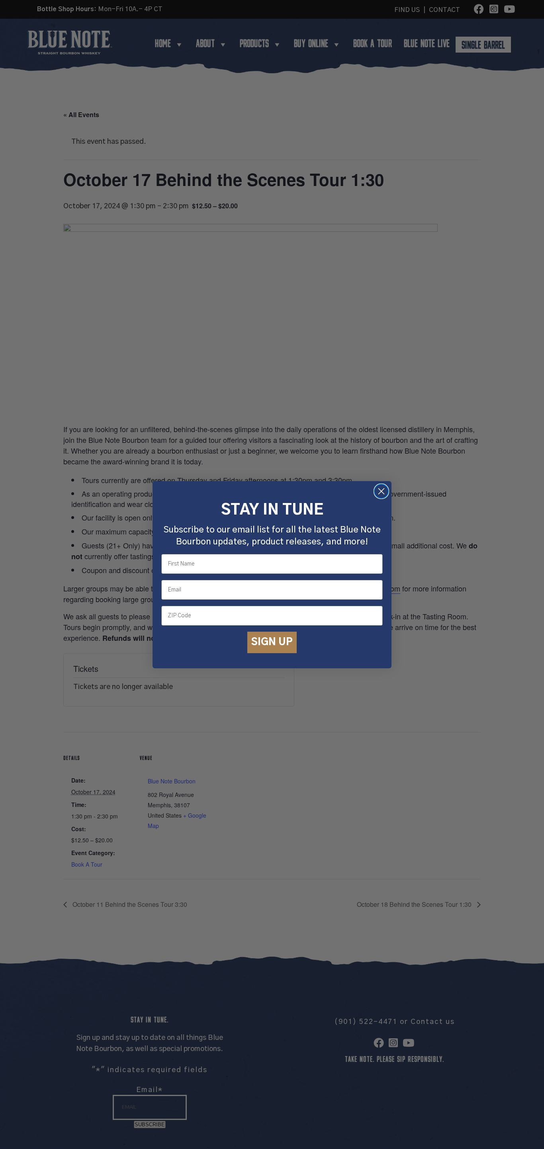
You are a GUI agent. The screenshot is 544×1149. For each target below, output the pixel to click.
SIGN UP (272, 642)
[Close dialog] (381, 491)
